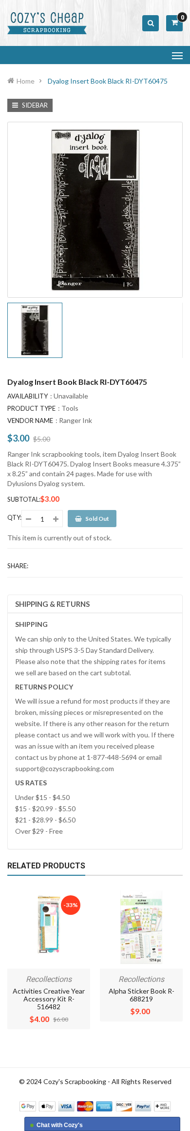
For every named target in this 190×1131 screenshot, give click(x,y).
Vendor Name (30, 420)
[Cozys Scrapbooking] (95, 1105)
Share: (17, 566)
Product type (31, 408)
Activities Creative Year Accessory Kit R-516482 (49, 999)
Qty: (14, 517)
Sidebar (34, 105)
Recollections (49, 979)
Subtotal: (23, 499)
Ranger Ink (75, 420)
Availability (27, 396)
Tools (69, 408)
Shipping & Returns (52, 603)
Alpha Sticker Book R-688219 (141, 995)
